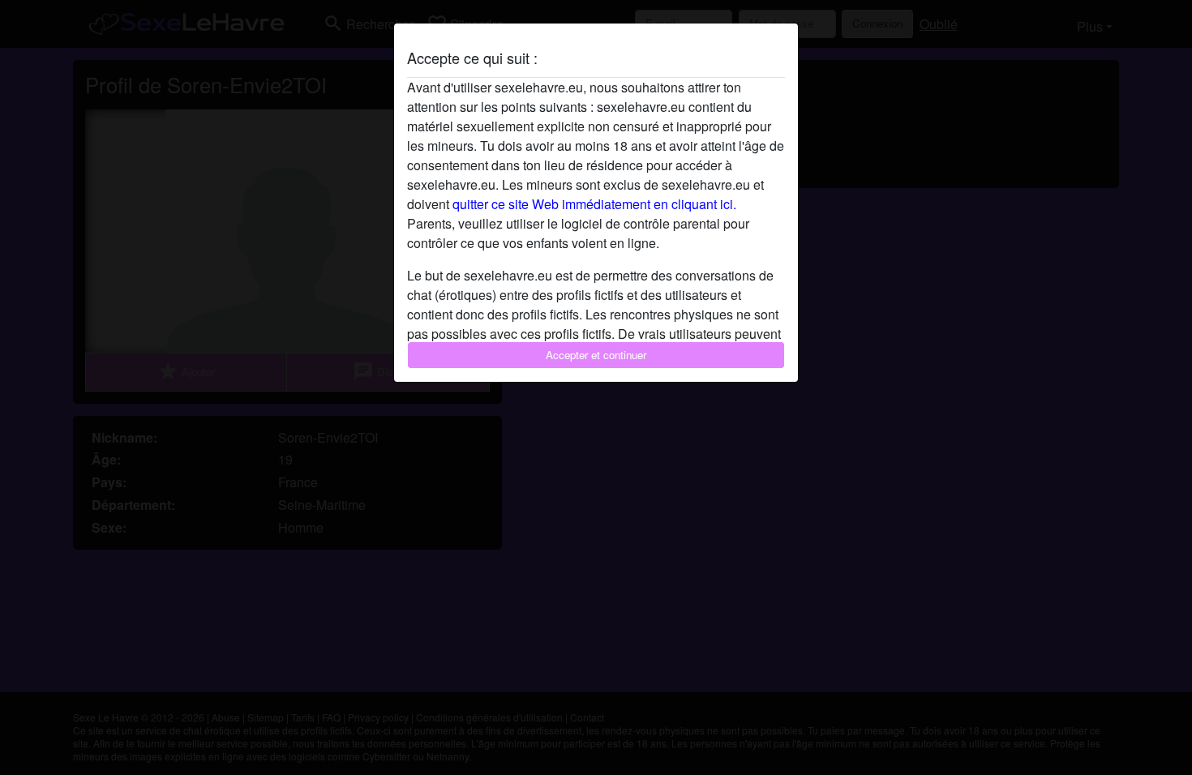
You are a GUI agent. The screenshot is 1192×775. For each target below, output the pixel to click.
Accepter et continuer (596, 354)
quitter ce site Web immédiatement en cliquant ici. (594, 204)
